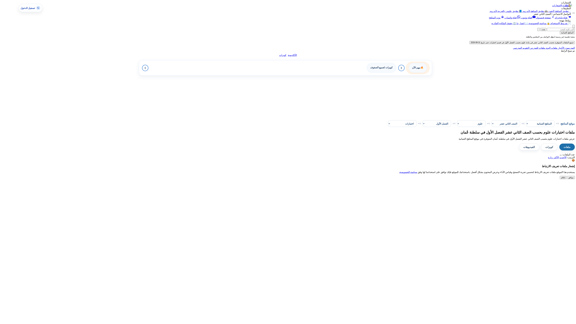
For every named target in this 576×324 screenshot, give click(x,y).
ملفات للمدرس (537, 48)
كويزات (282, 55)
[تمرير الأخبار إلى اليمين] (401, 68)
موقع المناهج (568, 123)
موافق (571, 177)
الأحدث (563, 157)
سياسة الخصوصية (408, 172)
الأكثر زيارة (553, 157)
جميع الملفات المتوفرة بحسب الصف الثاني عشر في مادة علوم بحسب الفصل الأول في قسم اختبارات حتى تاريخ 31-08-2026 (522, 42)
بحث (543, 29)
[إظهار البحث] (573, 26)
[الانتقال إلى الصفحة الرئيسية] (568, 5)
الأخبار (560, 48)
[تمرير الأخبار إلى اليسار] (145, 68)
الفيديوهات (529, 147)
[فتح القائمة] (573, 13)
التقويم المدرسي (521, 48)
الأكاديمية (292, 55)
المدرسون (569, 48)
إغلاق (563, 177)
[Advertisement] (485, 97)
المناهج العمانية (567, 33)
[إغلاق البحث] (538, 29)
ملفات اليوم (551, 48)
